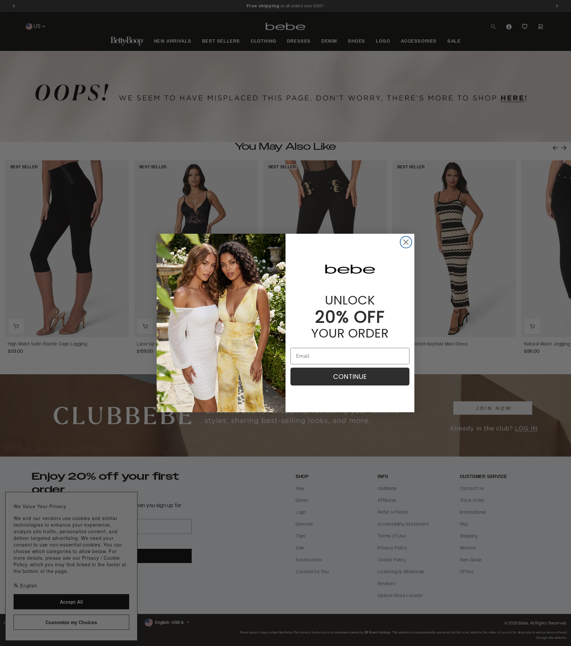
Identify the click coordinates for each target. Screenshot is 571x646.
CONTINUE (350, 376)
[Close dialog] (406, 242)
